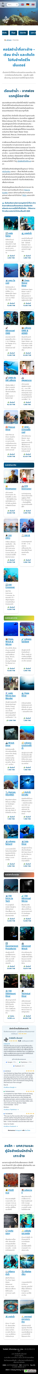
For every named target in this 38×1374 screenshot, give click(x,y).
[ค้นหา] (17, 4)
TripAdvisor (26, 1062)
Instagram (18, 1130)
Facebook (20, 1066)
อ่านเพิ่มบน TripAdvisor (10, 1110)
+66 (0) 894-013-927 (26, 1350)
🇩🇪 (27, 5)
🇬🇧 (22, 5)
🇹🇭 (33, 5)
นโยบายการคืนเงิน (19, 1362)
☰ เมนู (3, 4)
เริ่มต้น (4, 33)
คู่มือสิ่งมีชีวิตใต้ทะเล (24, 161)
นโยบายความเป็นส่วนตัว (25, 1360)
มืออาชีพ (23, 33)
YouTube (27, 1130)
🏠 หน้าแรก (8, 40)
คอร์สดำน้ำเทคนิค (12, 874)
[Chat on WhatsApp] (30, 1370)
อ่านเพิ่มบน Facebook (10, 1126)
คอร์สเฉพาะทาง (11, 618)
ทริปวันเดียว (6, 171)
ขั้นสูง (13, 33)
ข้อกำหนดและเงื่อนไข (10, 1360)
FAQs (24, 195)
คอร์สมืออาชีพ (10, 465)
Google (11, 1062)
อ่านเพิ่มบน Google (9, 1087)
